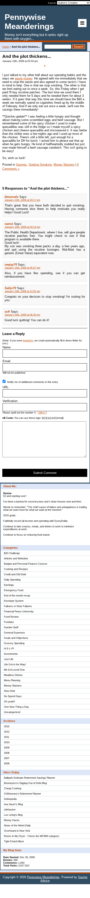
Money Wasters (13, 685)
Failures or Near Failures (18, 606)
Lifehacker (10, 809)
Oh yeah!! (9, 701)
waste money (23, 78)
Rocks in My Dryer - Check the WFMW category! (31, 836)
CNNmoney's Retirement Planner (22, 793)
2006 (6, 763)
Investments (11, 653)
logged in (28, 340)
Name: (7, 347)
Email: (7, 361)
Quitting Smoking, (41, 164)
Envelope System (14, 600)
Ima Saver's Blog (13, 804)
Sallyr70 (10, 288)
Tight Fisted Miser (14, 841)
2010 (6, 742)
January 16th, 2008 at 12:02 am (22, 291)
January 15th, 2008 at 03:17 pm (22, 200)
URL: (6, 387)
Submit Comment (45, 473)
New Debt (9, 691)
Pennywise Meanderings (43, 877)
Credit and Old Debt (15, 574)
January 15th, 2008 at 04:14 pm (22, 227)
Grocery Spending (14, 643)
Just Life (8, 659)
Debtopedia (10, 799)
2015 (6, 726)
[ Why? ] (42, 412)
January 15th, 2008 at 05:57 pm (22, 267)
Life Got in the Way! (15, 664)
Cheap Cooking (12, 788)
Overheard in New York (17, 830)
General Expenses (14, 632)
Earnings (9, 585)
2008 (6, 752)
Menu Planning (12, 680)
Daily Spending (12, 579)
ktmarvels (11, 197)
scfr (7, 311)
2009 (6, 747)
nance (9, 224)
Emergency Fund (13, 590)
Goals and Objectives (16, 638)
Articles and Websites (16, 558)
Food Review (11, 616)
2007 (6, 758)
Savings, (22, 164)
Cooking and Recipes (16, 569)
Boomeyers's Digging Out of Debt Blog (25, 783)
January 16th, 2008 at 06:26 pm (22, 314)
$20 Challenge (12, 553)
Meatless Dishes (13, 675)
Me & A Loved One (14, 669)
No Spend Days (13, 696)
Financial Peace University (19, 611)
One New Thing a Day (16, 706)
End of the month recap (17, 595)
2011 (6, 737)
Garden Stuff (11, 627)
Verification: (10, 401)
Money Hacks (12, 820)
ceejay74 (11, 264)
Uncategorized (12, 712)
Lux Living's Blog (13, 814)
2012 (6, 731)
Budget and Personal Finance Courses (25, 563)
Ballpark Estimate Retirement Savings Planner (29, 777)
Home (5, 46)
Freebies (9, 622)
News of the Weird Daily (17, 825)
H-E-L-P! (9, 648)
